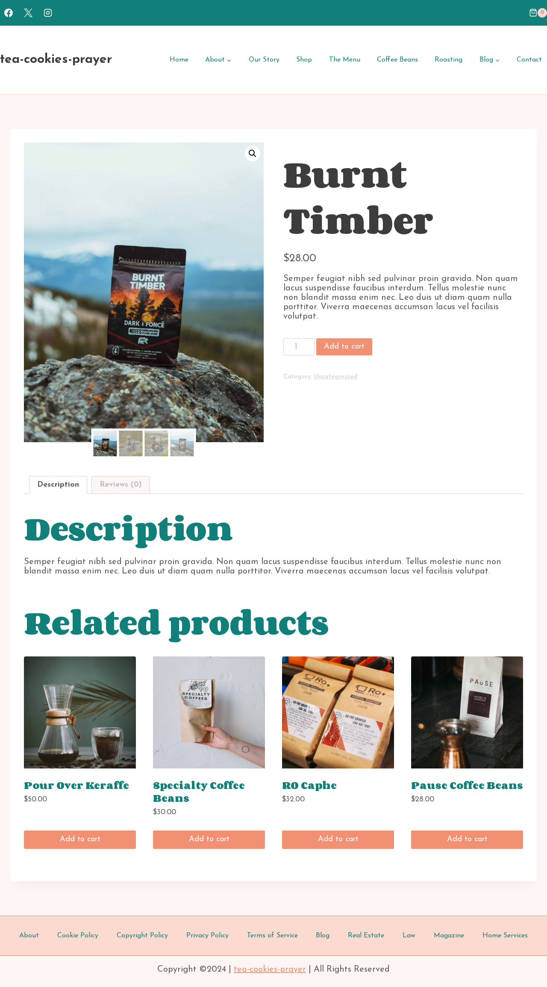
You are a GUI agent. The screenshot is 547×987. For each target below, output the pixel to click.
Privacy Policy (207, 935)
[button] (252, 153)
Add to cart (344, 347)
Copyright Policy (142, 935)
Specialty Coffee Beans (199, 791)
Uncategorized (335, 377)
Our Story (264, 59)
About (29, 935)
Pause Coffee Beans (467, 785)
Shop (304, 59)
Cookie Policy (77, 935)
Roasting (448, 59)
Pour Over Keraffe (76, 785)
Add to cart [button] (80, 839)
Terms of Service (272, 935)
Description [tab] (58, 485)
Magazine (449, 935)
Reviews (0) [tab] (121, 485)
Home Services (505, 935)
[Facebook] (8, 12)
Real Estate (366, 935)
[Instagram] (47, 12)
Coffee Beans (397, 59)
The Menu (344, 59)
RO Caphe (309, 785)
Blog (322, 935)
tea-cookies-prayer (270, 969)
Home (179, 59)
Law (409, 935)
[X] (28, 12)
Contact (529, 59)
